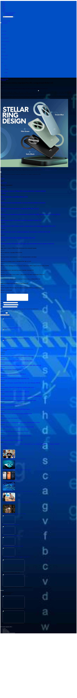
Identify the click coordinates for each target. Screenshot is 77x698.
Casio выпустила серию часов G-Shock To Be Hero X (13, 374)
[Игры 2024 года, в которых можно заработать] (9, 534)
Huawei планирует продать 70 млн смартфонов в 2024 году (14, 391)
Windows (52, 444)
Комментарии (5, 448)
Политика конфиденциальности (9, 632)
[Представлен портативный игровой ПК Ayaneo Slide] (9, 545)
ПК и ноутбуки (5, 58)
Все (5, 65)
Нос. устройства (5, 55)
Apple (4, 1)
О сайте (4, 628)
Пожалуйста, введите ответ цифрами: (7, 310)
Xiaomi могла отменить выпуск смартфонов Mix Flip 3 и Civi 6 (19, 208)
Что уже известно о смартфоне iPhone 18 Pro (14, 196)
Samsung (4, 3)
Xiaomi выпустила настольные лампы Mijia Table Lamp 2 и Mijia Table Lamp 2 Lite (20, 365)
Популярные (5, 447)
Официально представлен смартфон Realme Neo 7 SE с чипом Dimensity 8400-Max (20, 382)
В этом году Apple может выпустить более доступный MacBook (15, 435)
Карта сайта (5, 629)
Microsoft (4, 8)
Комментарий (3, 300)
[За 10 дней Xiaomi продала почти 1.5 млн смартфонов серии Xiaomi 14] (9, 555)
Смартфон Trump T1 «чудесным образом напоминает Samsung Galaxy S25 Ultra (20, 422)
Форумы (4, 11)
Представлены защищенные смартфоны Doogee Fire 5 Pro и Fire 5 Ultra (16, 338)
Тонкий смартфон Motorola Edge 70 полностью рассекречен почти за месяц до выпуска (27, 243)
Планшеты (4, 34)
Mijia (31, 443)
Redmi (38, 444)
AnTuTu (4, 9)
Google (4, 5)
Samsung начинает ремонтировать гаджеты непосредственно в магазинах (23, 202)
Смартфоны (3, 80)
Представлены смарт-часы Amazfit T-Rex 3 (10, 418)
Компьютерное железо (9, 13)
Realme (4, 10)
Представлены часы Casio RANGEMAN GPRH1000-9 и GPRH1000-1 (17, 356)
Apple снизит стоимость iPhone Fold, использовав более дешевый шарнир (23, 191)
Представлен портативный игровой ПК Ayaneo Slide (13, 546)
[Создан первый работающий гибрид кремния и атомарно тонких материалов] (9, 490)
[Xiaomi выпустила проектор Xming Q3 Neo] (9, 523)
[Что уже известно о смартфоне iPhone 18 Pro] (9, 479)
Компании (4, 48)
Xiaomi (4, 4)
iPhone (17, 444)
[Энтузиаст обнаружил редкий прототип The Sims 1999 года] (9, 457)
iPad (15, 444)
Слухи (6, 75)
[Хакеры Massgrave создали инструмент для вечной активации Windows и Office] (9, 348)
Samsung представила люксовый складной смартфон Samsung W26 (20, 220)
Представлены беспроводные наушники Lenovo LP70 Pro (14, 431)
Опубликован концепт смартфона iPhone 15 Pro (12, 327)
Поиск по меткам (6, 631)
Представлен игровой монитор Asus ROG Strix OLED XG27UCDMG (17, 426)
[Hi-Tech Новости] (4, 22)
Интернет (4, 44)
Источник (2, 178)
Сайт (1, 306)
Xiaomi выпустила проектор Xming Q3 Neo (11, 524)
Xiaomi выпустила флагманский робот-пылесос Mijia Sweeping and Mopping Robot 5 (21, 396)
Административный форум (10, 12)
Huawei (4, 6)
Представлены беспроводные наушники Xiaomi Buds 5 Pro (14, 378)
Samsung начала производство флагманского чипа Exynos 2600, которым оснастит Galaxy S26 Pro (30, 214)
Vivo (3, 7)
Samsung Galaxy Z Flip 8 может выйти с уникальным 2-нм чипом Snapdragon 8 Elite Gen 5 (28, 226)
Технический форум (9, 14)
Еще (3, 62)
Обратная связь (6, 630)
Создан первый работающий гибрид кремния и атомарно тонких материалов (17, 491)
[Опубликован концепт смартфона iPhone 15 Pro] (9, 326)
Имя (1, 302)
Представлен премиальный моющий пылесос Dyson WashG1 (15, 409)
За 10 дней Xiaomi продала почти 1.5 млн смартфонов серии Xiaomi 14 (16, 556)
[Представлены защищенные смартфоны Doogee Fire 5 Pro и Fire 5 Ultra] (9, 337)
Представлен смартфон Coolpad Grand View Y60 (12, 369)
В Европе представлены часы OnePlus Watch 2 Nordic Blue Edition (16, 360)
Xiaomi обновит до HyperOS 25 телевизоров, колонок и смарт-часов (17, 387)
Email (1, 304)
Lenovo (21, 444)
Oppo (3, 2)
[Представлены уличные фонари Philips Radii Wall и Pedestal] (9, 512)
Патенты (6, 69)
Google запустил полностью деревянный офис (11, 440)
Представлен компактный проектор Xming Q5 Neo (12, 404)
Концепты (4, 51)
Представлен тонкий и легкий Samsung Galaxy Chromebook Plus (16, 413)
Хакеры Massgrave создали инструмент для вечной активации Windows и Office (18, 349)
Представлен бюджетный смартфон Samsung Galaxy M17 (17, 237)
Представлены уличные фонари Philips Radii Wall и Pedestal (14, 513)
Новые (4, 446)
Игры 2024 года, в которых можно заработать (11, 535)
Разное (6, 72)
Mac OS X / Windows (6, 41)
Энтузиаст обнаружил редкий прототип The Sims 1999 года (14, 458)
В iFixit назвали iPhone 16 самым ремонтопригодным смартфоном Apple (18, 400)
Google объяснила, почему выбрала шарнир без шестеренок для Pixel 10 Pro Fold (25, 232)
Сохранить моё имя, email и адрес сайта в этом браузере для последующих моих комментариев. (20, 308)
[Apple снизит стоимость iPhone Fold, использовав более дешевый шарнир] (9, 468)
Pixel (33, 444)
